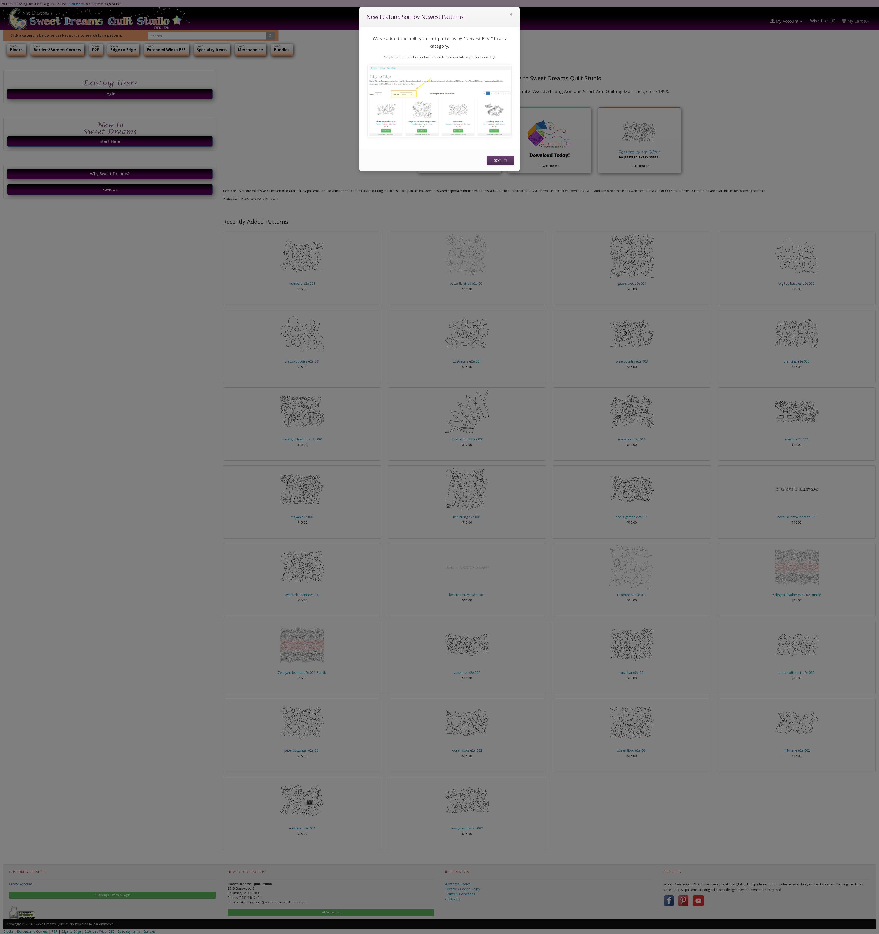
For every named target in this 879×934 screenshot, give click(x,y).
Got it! (500, 160)
